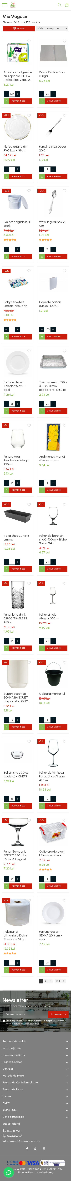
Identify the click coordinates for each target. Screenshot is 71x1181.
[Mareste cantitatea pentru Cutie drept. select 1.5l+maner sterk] (53, 879)
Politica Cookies (12, 1062)
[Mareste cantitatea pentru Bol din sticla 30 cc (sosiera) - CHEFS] (17, 799)
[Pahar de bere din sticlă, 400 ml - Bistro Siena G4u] (53, 516)
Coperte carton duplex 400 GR (50, 304)
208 (58, 981)
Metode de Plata (13, 1075)
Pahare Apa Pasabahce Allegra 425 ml (16, 460)
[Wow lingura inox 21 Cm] (53, 202)
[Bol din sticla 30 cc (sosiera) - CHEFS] (18, 753)
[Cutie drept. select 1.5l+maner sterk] (53, 832)
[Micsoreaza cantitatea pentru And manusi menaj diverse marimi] (41, 483)
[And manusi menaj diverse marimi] (53, 437)
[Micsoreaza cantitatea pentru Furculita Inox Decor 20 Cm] (41, 169)
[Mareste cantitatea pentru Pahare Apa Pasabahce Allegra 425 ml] (17, 483)
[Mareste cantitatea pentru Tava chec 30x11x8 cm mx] (17, 562)
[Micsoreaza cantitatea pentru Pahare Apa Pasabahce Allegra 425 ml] (6, 483)
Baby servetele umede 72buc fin (15, 304)
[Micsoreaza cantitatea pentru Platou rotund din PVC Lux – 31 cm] (6, 169)
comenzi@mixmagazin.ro (22, 1141)
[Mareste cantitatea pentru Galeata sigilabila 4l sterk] (17, 249)
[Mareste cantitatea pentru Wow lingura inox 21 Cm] (53, 249)
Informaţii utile (12, 1048)
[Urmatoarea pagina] (63, 981)
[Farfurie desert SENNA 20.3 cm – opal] (53, 912)
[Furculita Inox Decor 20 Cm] (53, 127)
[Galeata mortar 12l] (53, 674)
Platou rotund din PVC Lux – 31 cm (15, 148)
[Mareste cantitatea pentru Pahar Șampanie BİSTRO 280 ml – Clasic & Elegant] (17, 879)
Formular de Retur (14, 1055)
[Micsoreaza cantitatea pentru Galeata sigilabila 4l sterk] (6, 249)
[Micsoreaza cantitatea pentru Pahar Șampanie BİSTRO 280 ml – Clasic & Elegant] (6, 879)
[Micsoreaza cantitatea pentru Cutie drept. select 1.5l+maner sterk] (41, 879)
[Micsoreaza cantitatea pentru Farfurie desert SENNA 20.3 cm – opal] (41, 963)
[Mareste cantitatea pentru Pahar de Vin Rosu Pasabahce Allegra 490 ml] (53, 799)
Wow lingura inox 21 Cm (52, 224)
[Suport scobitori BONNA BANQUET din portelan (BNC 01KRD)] (18, 674)
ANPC (6, 1103)
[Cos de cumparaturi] (66, 5)
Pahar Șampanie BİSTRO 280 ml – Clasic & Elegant (15, 855)
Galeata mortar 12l (52, 694)
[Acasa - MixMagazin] (12, 5)
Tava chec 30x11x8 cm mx (16, 537)
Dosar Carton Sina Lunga (52, 74)
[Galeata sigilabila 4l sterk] (18, 202)
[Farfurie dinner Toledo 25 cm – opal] (18, 362)
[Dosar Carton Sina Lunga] (53, 53)
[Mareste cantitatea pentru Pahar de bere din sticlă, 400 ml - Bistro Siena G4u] (53, 562)
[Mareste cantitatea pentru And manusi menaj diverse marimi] (53, 483)
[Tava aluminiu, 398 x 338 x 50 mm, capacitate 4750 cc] (53, 362)
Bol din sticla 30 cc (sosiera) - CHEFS (16, 774)
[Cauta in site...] (59, 5)
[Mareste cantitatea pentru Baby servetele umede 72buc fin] (17, 329)
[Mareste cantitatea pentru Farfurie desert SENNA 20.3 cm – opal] (53, 963)
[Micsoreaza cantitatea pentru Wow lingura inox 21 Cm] (41, 249)
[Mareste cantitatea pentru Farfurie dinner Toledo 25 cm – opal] (17, 404)
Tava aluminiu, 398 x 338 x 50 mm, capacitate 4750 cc (53, 386)
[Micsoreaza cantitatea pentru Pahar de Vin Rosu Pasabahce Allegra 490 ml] (41, 799)
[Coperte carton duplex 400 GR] (53, 282)
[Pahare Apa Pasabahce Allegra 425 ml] (18, 437)
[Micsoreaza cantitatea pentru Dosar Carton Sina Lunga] (41, 94)
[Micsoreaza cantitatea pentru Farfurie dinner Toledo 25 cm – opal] (6, 404)
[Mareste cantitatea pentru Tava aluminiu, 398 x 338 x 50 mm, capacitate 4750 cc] (53, 404)
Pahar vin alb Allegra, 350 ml (49, 616)
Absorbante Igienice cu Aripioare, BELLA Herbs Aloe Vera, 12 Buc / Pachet (18, 76)
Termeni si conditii (14, 1041)
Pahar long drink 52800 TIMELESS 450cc (15, 618)
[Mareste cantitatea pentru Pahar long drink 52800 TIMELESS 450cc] (17, 641)
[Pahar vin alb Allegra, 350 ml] (53, 595)
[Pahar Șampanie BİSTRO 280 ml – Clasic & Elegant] (18, 832)
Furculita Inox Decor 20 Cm (52, 148)
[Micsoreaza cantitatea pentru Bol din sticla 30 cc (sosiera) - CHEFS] (6, 799)
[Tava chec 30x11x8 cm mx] (18, 516)
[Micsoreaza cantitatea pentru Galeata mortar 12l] (41, 720)
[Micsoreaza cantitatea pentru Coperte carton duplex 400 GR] (41, 329)
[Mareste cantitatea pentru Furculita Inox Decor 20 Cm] (53, 169)
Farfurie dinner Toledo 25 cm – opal (14, 386)
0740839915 (13, 1131)
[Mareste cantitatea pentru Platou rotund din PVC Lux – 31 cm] (17, 169)
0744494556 (14, 1136)
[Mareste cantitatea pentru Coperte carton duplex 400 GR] (53, 329)
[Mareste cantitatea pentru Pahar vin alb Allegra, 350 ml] (53, 641)
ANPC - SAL (10, 1110)
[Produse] (4, 5)
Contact (8, 1068)
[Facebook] (27, 1149)
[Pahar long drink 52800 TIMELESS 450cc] (18, 595)
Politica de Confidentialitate (26, 1023)
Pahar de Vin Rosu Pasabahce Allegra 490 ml (52, 776)
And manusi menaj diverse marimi (52, 458)
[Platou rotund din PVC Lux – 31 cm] (18, 127)
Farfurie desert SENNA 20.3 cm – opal (50, 935)
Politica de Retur (13, 1089)
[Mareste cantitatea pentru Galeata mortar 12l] (53, 720)
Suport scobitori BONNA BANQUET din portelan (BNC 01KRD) (16, 697)
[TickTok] (35, 1149)
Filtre (20, 28)
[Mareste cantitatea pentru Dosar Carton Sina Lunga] (53, 94)
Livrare (7, 1096)
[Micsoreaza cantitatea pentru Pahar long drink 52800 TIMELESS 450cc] (6, 641)
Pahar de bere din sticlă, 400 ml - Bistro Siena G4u (53, 539)
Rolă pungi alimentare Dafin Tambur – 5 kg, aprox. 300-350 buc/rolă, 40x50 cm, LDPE (17, 935)
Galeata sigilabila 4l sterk (17, 224)
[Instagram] (44, 1149)
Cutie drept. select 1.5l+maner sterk (52, 853)
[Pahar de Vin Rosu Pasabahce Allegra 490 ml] (53, 753)
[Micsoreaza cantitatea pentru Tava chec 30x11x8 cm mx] (6, 562)
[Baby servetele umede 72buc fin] (18, 282)
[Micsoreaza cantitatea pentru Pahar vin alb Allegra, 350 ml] (41, 641)
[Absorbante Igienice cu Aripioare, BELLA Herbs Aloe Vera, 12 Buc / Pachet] (18, 53)
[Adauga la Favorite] (29, 41)
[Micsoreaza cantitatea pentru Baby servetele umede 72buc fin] (6, 329)
